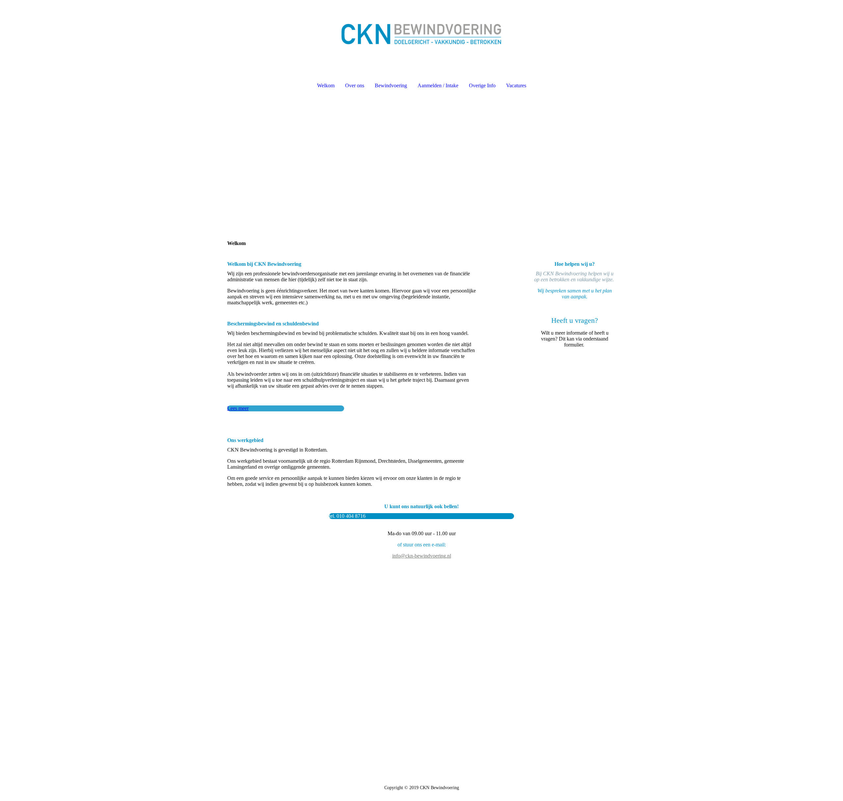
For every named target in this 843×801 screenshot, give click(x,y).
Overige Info (482, 85)
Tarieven (530, 658)
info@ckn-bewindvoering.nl (421, 556)
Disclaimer (532, 664)
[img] (421, 35)
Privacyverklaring (539, 646)
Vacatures (516, 85)
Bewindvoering (391, 85)
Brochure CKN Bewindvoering (551, 652)
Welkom (326, 85)
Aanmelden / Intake (438, 85)
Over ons (354, 85)
